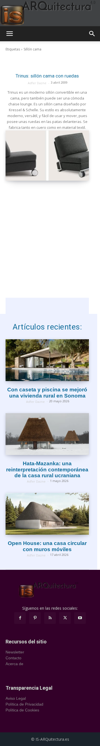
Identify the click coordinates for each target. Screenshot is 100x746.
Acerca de (14, 664)
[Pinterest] (35, 618)
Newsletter (15, 652)
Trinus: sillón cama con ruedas (47, 76)
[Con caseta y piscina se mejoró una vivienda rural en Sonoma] (47, 360)
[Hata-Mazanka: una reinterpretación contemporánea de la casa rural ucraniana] (47, 434)
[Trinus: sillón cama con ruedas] (47, 155)
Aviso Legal (16, 698)
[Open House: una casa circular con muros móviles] (47, 514)
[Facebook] (20, 618)
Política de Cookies (22, 710)
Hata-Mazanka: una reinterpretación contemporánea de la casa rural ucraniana (47, 470)
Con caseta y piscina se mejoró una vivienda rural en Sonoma (47, 393)
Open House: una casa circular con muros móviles (47, 546)
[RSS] (50, 618)
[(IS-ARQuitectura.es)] (50, 13)
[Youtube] (80, 618)
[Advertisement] (50, 247)
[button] (9, 33)
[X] (65, 618)
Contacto (13, 658)
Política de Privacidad (24, 704)
